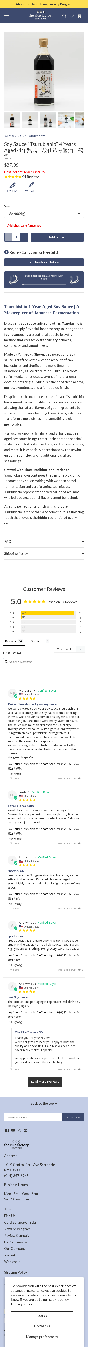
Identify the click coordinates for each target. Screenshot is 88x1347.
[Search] (64, 15)
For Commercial (16, 1242)
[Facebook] (7, 1130)
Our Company (15, 1248)
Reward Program (17, 1229)
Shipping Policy (16, 553)
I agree (42, 1315)
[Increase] (24, 237)
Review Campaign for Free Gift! (34, 252)
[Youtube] (13, 1130)
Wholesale (12, 1262)
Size (7, 206)
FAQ (7, 541)
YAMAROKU (14, 136)
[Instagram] (19, 1130)
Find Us (9, 1216)
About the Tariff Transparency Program (44, 4)
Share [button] (15, 778)
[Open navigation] (6, 15)
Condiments (36, 136)
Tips (7, 1209)
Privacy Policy (22, 1304)
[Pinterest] (25, 1130)
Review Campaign (18, 1235)
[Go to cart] (79, 15)
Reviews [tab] (10, 641)
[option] (12, 120)
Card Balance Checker (21, 1222)
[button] (44, 262)
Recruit (9, 1255)
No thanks (42, 1326)
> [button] (45, 1082)
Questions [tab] (37, 641)
